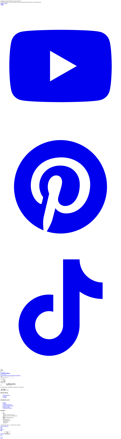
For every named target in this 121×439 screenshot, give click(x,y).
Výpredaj (5, 396)
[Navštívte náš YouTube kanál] (6, 390)
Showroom (9, 375)
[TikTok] (60, 367)
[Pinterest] (60, 246)
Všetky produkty (6, 395)
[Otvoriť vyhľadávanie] (2, 382)
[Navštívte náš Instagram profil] (4, 390)
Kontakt (18, 375)
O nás (16, 375)
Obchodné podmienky (7, 404)
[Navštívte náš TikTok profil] (8, 390)
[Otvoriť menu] (2, 370)
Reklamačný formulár (7, 408)
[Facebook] (1, 5)
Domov (2, 375)
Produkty (5, 375)
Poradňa (13, 375)
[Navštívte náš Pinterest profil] (7, 390)
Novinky (5, 397)
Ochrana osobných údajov (8, 405)
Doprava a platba (4, 3)
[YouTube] (60, 125)
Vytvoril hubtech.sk (4, 426)
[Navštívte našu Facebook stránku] (2, 390)
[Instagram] (3, 5)
